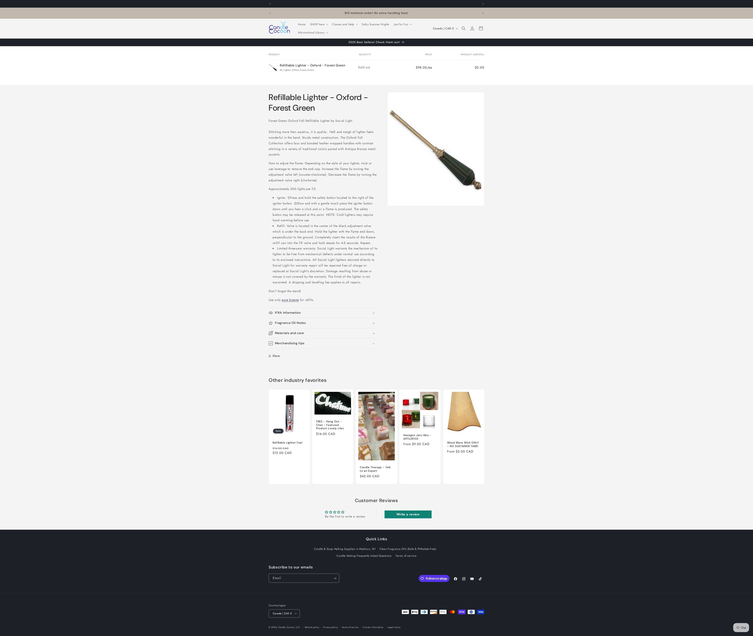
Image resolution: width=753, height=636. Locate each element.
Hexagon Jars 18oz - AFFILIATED (417, 437)
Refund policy (312, 627)
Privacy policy (330, 627)
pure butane (290, 300)
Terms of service (406, 555)
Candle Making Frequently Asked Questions (363, 555)
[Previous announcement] (270, 3)
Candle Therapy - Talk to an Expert (375, 469)
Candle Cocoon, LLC (289, 627)
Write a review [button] (408, 514)
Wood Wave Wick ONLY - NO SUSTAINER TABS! (463, 444)
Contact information (373, 627)
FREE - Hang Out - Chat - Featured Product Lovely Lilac (330, 425)
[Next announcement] (483, 3)
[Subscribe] (334, 578)
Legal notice (394, 627)
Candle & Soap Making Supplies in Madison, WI (344, 549)
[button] (319, 24)
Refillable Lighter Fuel (287, 442)
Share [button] (276, 356)
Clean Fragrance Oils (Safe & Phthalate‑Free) (407, 549)
